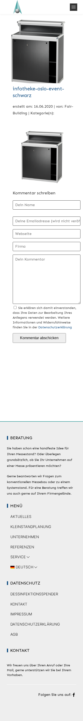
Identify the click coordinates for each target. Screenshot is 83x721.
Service (18, 557)
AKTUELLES (20, 516)
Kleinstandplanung (30, 526)
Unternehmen (24, 536)
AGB (14, 634)
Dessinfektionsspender (34, 594)
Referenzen (22, 547)
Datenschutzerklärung (55, 327)
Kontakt (18, 604)
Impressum (21, 614)
